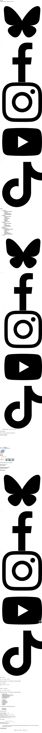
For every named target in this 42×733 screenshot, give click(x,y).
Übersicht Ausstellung (8, 211)
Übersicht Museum (7, 216)
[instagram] (22, 121)
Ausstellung (4, 210)
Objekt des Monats (7, 213)
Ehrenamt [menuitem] (4, 703)
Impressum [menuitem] (4, 708)
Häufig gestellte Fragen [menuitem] (6, 695)
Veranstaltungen (7, 225)
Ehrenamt (6, 219)
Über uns (6, 217)
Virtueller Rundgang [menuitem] (5, 696)
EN (0, 208)
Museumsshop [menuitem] (4, 697)
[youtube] (22, 161)
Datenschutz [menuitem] (4, 709)
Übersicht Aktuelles (7, 223)
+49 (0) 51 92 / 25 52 (3, 468)
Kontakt (3, 227)
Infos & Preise (6, 230)
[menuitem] (22, 510)
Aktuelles (3, 222)
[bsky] (22, 42)
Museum (3, 215)
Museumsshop (6, 221)
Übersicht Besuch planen (8, 229)
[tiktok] (22, 206)
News (5, 224)
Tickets (5, 231)
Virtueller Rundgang (7, 214)
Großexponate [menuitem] (4, 702)
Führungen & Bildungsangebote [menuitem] (7, 694)
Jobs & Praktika (7, 218)
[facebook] (22, 81)
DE (2, 208)
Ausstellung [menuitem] (4, 700)
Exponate (6, 212)
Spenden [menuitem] (3, 704)
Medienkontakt (2, 470)
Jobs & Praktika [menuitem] (5, 701)
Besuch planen (4, 228)
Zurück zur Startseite (3, 434)
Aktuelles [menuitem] (3, 699)
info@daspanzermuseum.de (5, 467)
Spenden (5, 220)
